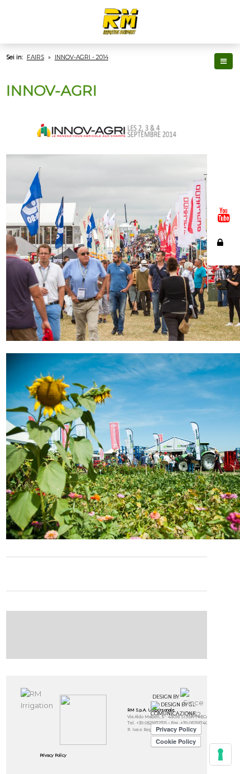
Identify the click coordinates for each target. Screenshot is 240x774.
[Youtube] (224, 214)
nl (222, 157)
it (222, 83)
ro (222, 194)
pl (222, 182)
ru (222, 145)
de (222, 133)
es (222, 120)
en (222, 96)
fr (222, 108)
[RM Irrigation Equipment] (120, 22)
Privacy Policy (53, 755)
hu (222, 170)
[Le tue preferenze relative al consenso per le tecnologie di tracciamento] (220, 754)
